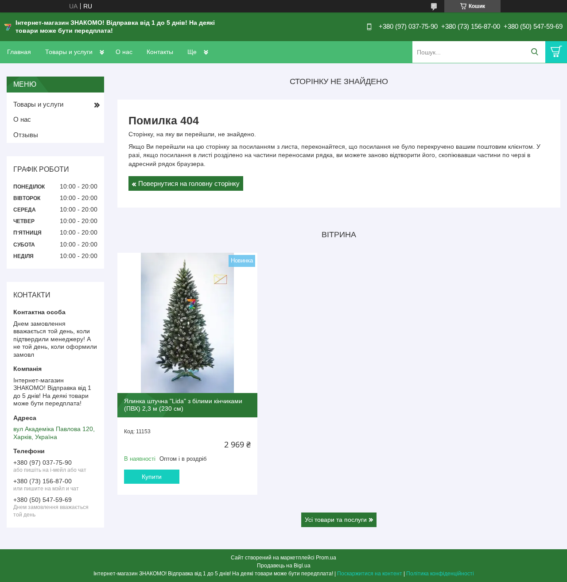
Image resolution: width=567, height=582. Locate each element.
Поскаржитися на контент (369, 573)
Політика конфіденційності (440, 573)
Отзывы (25, 135)
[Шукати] (534, 52)
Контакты (160, 51)
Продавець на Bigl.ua (284, 566)
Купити (152, 476)
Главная (19, 51)
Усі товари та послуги (336, 519)
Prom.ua (326, 558)
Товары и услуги (69, 51)
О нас (124, 51)
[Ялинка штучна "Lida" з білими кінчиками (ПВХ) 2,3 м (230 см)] (187, 323)
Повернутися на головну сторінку (189, 183)
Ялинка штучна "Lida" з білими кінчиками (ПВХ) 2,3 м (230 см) (183, 404)
